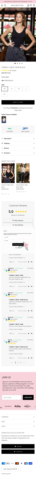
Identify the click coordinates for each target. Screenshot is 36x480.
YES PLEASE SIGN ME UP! (18, 244)
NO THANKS (18, 247)
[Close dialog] (34, 227)
